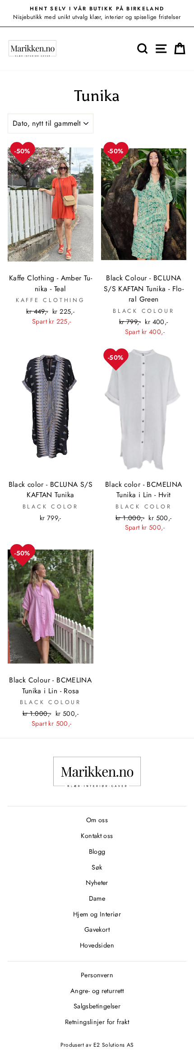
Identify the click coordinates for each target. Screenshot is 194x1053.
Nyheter (97, 882)
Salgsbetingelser (97, 1006)
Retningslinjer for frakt (97, 1021)
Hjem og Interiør (97, 914)
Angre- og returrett (97, 990)
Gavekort (97, 929)
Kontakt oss (97, 835)
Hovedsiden (97, 945)
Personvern (97, 975)
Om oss (97, 819)
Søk (97, 867)
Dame (97, 898)
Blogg (97, 851)
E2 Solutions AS (113, 1045)
